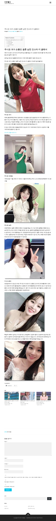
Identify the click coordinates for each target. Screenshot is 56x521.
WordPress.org (31, 508)
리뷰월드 (7, 2)
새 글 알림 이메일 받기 (9, 486)
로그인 (5, 506)
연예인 (5, 431)
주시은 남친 (10, 43)
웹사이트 (6, 469)
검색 (5, 496)
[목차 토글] (21, 38)
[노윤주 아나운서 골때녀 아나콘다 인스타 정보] (11, 396)
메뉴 (50, 2)
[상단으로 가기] (28, 514)
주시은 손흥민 (11, 44)
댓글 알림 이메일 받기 (9, 481)
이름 (5, 458)
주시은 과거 (10, 41)
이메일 (6, 463)
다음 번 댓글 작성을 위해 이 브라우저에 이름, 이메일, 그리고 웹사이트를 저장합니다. (23, 477)
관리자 (21, 31)
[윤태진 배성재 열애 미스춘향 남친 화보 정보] (27, 396)
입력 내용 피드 (31, 506)
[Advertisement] (28, 17)
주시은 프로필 (10, 42)
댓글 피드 (6, 508)
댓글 (5, 441)
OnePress (28, 517)
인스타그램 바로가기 (10, 132)
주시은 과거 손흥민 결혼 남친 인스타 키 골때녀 (14, 39)
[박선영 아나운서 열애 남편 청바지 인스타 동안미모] (43, 396)
